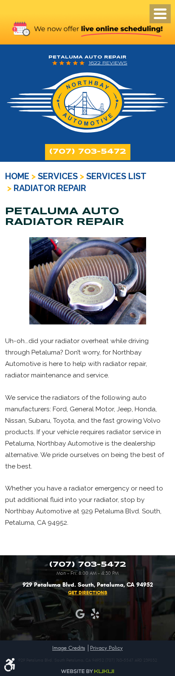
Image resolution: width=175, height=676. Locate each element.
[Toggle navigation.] (160, 13)
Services (58, 176)
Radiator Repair (50, 188)
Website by (87, 671)
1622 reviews (108, 63)
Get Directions (87, 592)
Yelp (95, 614)
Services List (116, 176)
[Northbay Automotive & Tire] (87, 102)
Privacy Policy (106, 648)
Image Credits (68, 648)
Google (80, 614)
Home (17, 176)
